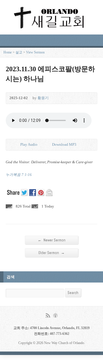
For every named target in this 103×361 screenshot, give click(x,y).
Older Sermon (51, 252)
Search (73, 292)
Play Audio (15, 144)
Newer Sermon (52, 240)
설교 (18, 52)
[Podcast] (55, 315)
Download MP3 (64, 145)
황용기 (43, 98)
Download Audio (47, 144)
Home (7, 52)
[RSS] (48, 315)
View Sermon (35, 52)
